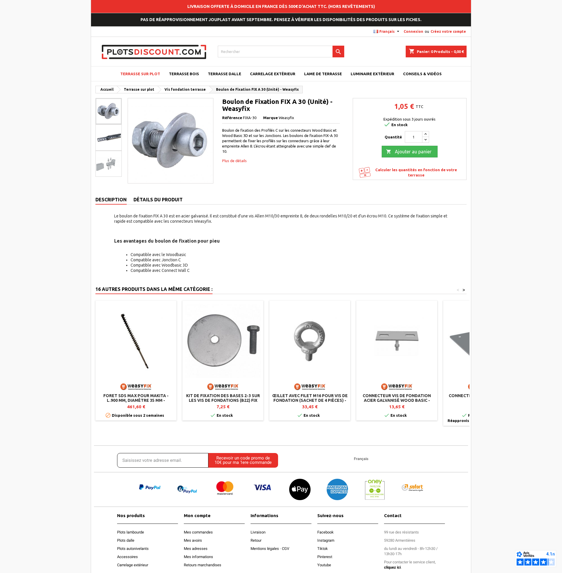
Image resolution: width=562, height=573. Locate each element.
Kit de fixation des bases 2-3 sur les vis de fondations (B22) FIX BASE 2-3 (223, 400)
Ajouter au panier (408, 151)
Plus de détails (234, 161)
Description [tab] (111, 199)
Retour (256, 540)
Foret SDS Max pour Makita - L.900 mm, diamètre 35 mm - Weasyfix (136, 400)
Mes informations (198, 557)
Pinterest (324, 557)
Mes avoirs (193, 540)
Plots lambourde (130, 532)
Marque (270, 118)
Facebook (325, 532)
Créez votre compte (448, 31)
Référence (232, 118)
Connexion (413, 31)
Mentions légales (265, 548)
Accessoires (127, 557)
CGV (285, 548)
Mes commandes (198, 532)
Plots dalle (125, 540)
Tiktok (322, 548)
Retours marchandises (202, 565)
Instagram (325, 540)
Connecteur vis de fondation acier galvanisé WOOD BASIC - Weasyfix (397, 400)
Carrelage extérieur (132, 565)
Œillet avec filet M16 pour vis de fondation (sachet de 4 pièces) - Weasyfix (310, 400)
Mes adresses (196, 548)
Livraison (258, 532)
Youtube (324, 565)
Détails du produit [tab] (158, 199)
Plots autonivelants (133, 548)
